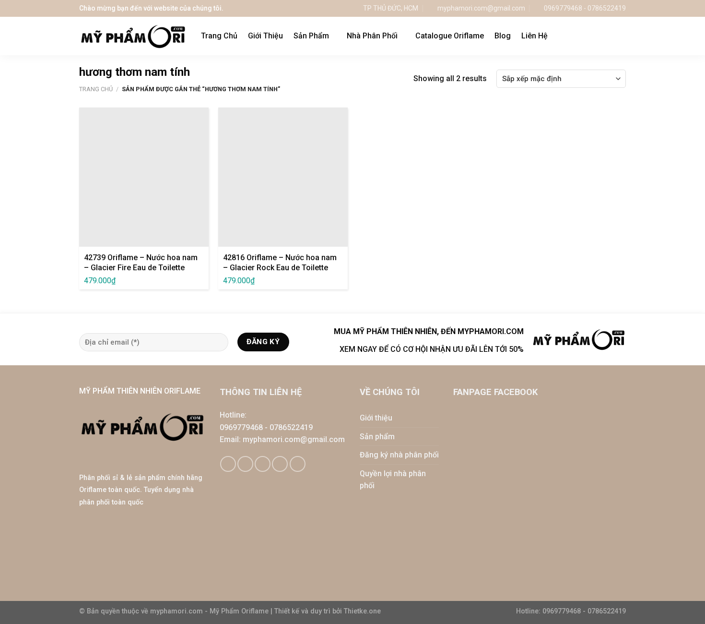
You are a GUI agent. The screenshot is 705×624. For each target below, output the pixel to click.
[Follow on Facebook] (228, 464)
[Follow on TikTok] (245, 464)
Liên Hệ (534, 35)
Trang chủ (96, 89)
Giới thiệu (376, 417)
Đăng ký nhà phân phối (399, 454)
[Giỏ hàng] (601, 36)
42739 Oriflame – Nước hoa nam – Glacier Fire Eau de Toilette (141, 262)
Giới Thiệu (265, 35)
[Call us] (280, 464)
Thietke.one (362, 611)
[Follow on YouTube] (298, 464)
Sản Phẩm (311, 35)
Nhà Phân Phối (372, 35)
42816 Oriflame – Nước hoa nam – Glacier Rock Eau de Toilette (280, 262)
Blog (502, 35)
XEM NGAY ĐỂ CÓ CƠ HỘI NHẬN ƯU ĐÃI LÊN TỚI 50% (432, 349)
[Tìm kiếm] (621, 35)
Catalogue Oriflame (449, 35)
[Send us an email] (262, 464)
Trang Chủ (219, 35)
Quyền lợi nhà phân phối (393, 480)
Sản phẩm (377, 436)
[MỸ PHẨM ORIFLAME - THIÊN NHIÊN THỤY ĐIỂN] (133, 36)
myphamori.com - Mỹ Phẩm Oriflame (210, 611)
